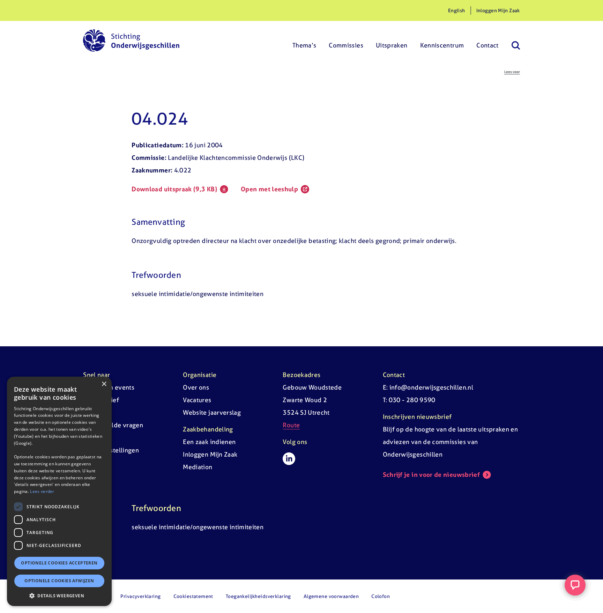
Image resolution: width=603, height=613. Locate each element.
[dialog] (59, 491)
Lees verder (42, 491)
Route (291, 425)
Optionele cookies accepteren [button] (59, 563)
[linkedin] (289, 458)
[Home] (131, 40)
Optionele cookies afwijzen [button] (59, 581)
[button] (59, 595)
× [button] (103, 384)
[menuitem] (304, 40)
